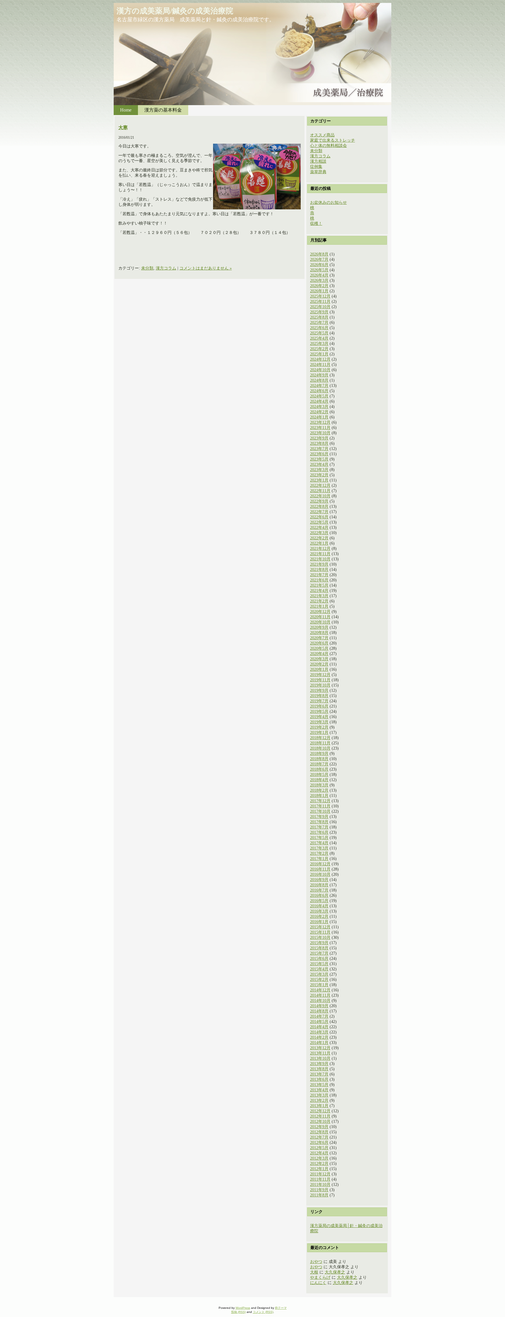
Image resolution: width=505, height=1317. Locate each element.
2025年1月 (319, 354)
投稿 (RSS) (238, 1311)
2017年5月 (319, 837)
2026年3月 (319, 280)
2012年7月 (319, 1137)
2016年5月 (319, 901)
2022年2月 (319, 538)
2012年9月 (319, 1127)
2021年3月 (319, 596)
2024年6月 (319, 391)
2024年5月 (319, 396)
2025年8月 (319, 317)
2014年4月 (319, 1027)
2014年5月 (319, 1021)
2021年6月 (319, 580)
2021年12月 (320, 548)
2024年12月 (320, 359)
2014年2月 (319, 1037)
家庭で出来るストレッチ (332, 140)
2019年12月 (320, 675)
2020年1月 (319, 669)
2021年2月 (319, 601)
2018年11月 (320, 743)
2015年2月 (319, 979)
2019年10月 (320, 685)
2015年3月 (319, 974)
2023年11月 (320, 427)
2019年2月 (319, 727)
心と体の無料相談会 (328, 145)
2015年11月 (320, 932)
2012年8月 (319, 1132)
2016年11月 (320, 869)
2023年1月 (319, 480)
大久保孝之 (335, 1272)
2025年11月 (320, 301)
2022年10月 (320, 496)
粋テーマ (281, 1307)
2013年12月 (320, 1048)
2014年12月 (320, 990)
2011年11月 (320, 1179)
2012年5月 (319, 1148)
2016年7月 (319, 890)
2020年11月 (320, 617)
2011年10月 (320, 1184)
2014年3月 (319, 1032)
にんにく (318, 1282)
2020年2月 (319, 664)
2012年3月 (319, 1158)
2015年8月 (319, 948)
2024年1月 (319, 417)
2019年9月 (319, 690)
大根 (314, 1272)
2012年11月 (320, 1116)
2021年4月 (319, 590)
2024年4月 (319, 401)
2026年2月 (319, 286)
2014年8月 (319, 1011)
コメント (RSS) (263, 1311)
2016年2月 (319, 916)
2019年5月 (319, 711)
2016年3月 (319, 911)
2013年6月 (319, 1079)
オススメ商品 (322, 135)
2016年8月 (319, 885)
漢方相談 (318, 161)
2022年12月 (320, 485)
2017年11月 (320, 806)
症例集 (316, 166)
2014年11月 (320, 995)
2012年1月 (319, 1169)
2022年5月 (319, 522)
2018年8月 (319, 759)
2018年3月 (319, 785)
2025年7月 (319, 322)
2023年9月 (319, 438)
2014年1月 (319, 1042)
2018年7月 (319, 764)
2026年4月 (319, 275)
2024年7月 (319, 385)
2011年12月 (320, 1174)
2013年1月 (319, 1106)
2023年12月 (320, 422)
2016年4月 (319, 906)
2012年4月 (319, 1153)
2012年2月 (319, 1163)
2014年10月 (320, 1000)
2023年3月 (319, 470)
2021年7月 (319, 575)
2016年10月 (320, 874)
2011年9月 (319, 1190)
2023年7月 (319, 448)
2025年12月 (320, 296)
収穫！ (316, 223)
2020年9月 (319, 627)
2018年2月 (319, 790)
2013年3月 (319, 1095)
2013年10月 (320, 1058)
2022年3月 (319, 533)
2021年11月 (320, 554)
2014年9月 (319, 1006)
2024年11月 (320, 364)
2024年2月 (319, 412)
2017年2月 (319, 853)
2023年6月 (319, 454)
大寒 (123, 127)
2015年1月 (319, 985)
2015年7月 (319, 953)
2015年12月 (320, 927)
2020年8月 (319, 632)
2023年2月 (319, 475)
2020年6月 (319, 643)
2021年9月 (319, 564)
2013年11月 (320, 1053)
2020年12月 (320, 611)
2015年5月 (319, 964)
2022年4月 (319, 527)
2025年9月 (319, 312)
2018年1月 (319, 795)
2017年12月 (320, 801)
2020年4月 (319, 653)
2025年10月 (320, 307)
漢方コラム (166, 268)
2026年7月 (319, 259)
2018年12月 (320, 738)
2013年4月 (319, 1090)
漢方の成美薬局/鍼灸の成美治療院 (175, 11)
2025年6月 (319, 328)
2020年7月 (319, 638)
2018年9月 (319, 753)
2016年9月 (319, 880)
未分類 (147, 268)
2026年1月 (319, 291)
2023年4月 (319, 464)
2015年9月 (319, 943)
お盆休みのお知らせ (328, 202)
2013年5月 (319, 1085)
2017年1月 (319, 858)
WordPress (243, 1307)
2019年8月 (319, 696)
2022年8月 (319, 506)
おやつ (316, 1261)
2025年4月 (319, 338)
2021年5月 (319, 585)
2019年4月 (319, 717)
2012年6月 (319, 1142)
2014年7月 (319, 1016)
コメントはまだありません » (205, 268)
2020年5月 (319, 648)
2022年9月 (319, 501)
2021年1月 (319, 606)
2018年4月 (319, 780)
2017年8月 (319, 822)
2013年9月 (319, 1063)
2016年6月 (319, 895)
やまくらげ (320, 1277)
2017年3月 (319, 848)
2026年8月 (319, 254)
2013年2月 (319, 1100)
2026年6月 (319, 265)
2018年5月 (319, 774)
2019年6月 (319, 706)
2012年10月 (320, 1121)
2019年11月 (320, 680)
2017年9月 (319, 816)
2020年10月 (320, 622)
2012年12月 (320, 1111)
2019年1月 (319, 732)
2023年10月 (320, 433)
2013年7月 (319, 1074)
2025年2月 (319, 349)
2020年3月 (319, 659)
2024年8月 (319, 380)
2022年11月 (320, 491)
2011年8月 (319, 1195)
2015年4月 (319, 969)
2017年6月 (319, 832)
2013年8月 (319, 1069)
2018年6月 (319, 769)
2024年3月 (319, 406)
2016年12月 (320, 864)
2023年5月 (319, 459)
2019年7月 (319, 701)
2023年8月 (319, 443)
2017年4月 (319, 843)
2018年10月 (320, 748)
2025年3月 (319, 343)
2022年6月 (319, 517)
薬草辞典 (318, 172)
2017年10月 (320, 811)
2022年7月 (319, 512)
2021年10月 (320, 559)
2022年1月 (319, 543)
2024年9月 (319, 375)
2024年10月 (320, 370)
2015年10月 (320, 937)
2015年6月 (319, 958)
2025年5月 (319, 333)
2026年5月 (319, 270)
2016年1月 (319, 922)
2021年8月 (319, 569)
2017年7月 (319, 827)
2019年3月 (319, 722)
